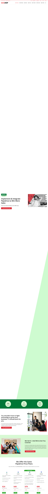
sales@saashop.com (8, 0)
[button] (45, 3)
